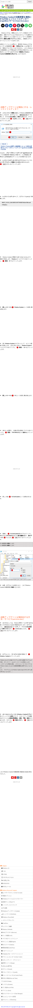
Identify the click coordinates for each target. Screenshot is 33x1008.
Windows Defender (7, 929)
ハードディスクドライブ (9, 905)
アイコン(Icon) (6, 990)
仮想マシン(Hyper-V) (9, 902)
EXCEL (12, 10)
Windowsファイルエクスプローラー (13, 899)
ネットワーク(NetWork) (9, 914)
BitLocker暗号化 (7, 966)
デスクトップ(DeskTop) (9, 999)
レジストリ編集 (7, 926)
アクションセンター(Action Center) (12, 957)
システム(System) (7, 984)
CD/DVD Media (7, 981)
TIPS (26, 10)
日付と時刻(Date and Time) (9, 978)
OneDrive (5, 923)
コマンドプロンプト (8, 920)
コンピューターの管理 (9, 996)
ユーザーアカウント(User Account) (12, 892)
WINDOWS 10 (19, 10)
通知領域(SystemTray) (9, 947)
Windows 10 (16, 12)
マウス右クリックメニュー (10, 938)
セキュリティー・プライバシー (11, 960)
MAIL (30, 10)
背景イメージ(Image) (9, 963)
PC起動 (5, 908)
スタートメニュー (7, 950)
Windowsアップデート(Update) (11, 911)
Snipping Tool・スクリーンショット (13, 954)
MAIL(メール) (7, 886)
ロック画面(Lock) (7, 935)
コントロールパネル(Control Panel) (12, 975)
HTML (7, 10)
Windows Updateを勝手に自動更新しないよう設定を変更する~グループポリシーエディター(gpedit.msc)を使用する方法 (16, 148)
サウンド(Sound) (7, 969)
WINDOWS (6, 883)
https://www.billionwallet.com (6, 12)
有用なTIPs (6, 880)
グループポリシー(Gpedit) (10, 972)
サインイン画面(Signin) (9, 941)
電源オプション (7, 895)
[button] (3, 25)
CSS (2, 10)
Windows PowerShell (8, 917)
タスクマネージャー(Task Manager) (13, 993)
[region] (16, 90)
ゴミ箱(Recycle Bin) (8, 987)
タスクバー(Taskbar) (8, 944)
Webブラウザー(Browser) (9, 932)
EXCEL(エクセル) (8, 877)
